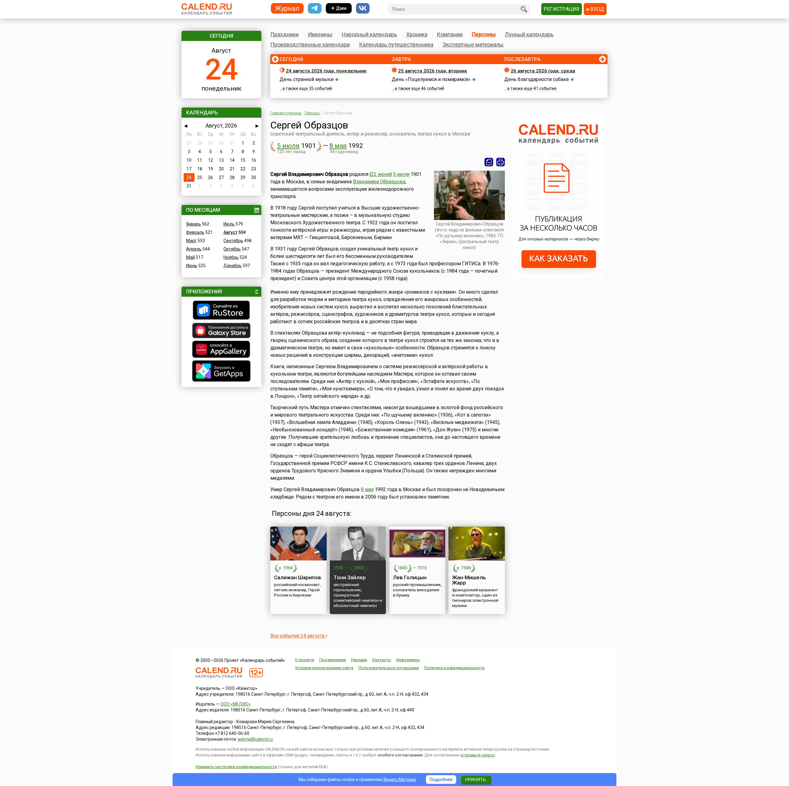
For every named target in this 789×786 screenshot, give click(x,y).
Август (230, 232)
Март (191, 240)
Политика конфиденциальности (454, 668)
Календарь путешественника (396, 44)
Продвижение (332, 660)
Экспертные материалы (473, 44)
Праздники (284, 34)
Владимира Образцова (379, 182)
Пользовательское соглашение (388, 668)
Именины (320, 34)
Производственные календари (310, 44)
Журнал (287, 8)
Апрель (194, 248)
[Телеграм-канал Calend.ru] (314, 8)
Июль (229, 224)
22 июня (380, 174)
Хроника (416, 34)
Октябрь (232, 248)
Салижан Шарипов (297, 577)
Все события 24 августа (298, 636)
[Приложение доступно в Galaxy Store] (221, 331)
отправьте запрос (477, 755)
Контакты (381, 660)
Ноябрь (231, 257)
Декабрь (232, 265)
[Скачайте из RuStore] (221, 311)
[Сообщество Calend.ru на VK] (363, 8)
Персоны (484, 34)
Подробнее (441, 779)
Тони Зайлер (349, 577)
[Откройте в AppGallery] (221, 350)
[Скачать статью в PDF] (488, 162)
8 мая (338, 145)
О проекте (304, 660)
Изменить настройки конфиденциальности (236, 766)
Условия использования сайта (324, 668)
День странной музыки (306, 79)
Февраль (195, 232)
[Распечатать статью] (500, 162)
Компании (450, 34)
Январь (193, 224)
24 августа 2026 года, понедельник (326, 71)
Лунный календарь (529, 34)
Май (190, 257)
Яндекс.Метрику (399, 779)
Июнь (191, 265)
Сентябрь (233, 240)
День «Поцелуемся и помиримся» (431, 79)
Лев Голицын (410, 577)
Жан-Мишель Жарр (469, 580)
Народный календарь (369, 34)
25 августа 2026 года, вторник (432, 71)
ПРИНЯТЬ (475, 779)
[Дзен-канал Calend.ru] (339, 8)
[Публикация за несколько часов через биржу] (559, 276)
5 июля (288, 145)
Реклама (359, 660)
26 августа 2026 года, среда (543, 71)
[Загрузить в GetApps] (221, 371)
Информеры (408, 660)
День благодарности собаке (536, 79)
